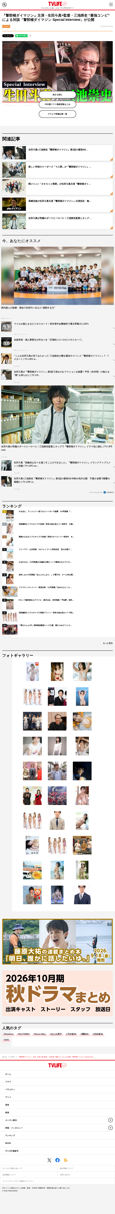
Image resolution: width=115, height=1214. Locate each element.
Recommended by (96, 492)
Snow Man (40, 1034)
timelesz (9, 1034)
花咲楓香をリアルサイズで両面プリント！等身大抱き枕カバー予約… (46, 613)
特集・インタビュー (14, 1128)
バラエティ (10, 1089)
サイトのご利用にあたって (12, 1168)
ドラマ (12, 1057)
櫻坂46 (85, 1034)
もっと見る (108, 643)
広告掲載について (9, 1175)
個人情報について (66, 1168)
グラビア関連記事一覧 (57, 114)
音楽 (7, 1105)
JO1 (7, 1040)
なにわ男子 (56, 1034)
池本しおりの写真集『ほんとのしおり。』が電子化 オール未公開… (46, 575)
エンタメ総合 (11, 1120)
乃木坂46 (72, 1034)
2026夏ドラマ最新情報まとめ (57, 104)
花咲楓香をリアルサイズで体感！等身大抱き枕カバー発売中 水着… (46, 524)
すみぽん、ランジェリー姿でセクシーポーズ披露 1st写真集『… (45, 511)
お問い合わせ (65, 1175)
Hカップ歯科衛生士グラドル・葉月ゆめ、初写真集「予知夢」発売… (46, 600)
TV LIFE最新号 (12, 1151)
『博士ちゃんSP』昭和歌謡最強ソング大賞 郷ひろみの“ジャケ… (45, 625)
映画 (7, 1112)
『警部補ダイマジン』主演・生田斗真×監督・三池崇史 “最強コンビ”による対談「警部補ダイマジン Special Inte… (56, 1057)
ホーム (4, 1057)
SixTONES (24, 1034)
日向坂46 (98, 1034)
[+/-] (110, 1120)
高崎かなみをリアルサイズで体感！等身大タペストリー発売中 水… (46, 537)
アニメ (8, 1097)
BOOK (8, 1143)
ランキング (10, 1135)
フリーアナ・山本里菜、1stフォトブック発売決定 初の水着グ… (45, 549)
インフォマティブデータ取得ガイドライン (18, 1181)
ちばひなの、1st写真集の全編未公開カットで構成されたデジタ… (45, 562)
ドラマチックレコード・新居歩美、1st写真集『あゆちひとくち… (45, 587)
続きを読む (57, 94)
